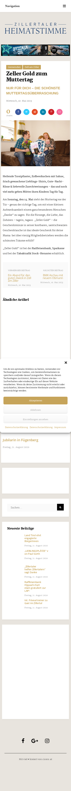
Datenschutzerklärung (16, 427)
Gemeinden (14, 67)
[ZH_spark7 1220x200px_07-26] (35, 50)
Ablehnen (35, 410)
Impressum (60, 427)
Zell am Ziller (32, 67)
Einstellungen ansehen (35, 419)
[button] (66, 362)
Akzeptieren (35, 401)
